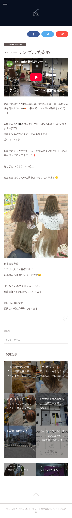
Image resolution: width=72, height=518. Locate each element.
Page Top (36, 495)
